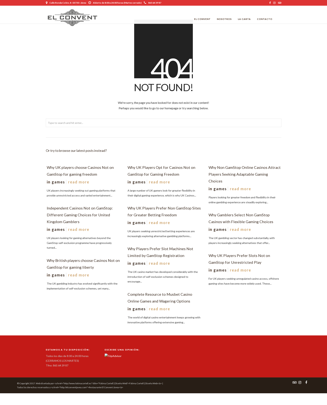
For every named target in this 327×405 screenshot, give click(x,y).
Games (58, 182)
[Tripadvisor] (279, 3)
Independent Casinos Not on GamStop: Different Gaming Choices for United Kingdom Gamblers (80, 215)
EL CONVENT (202, 19)
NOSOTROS (224, 19)
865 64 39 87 (154, 2)
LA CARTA (244, 19)
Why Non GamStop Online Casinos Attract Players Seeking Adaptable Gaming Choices (245, 174)
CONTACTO (264, 19)
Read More (78, 182)
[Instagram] (274, 3)
